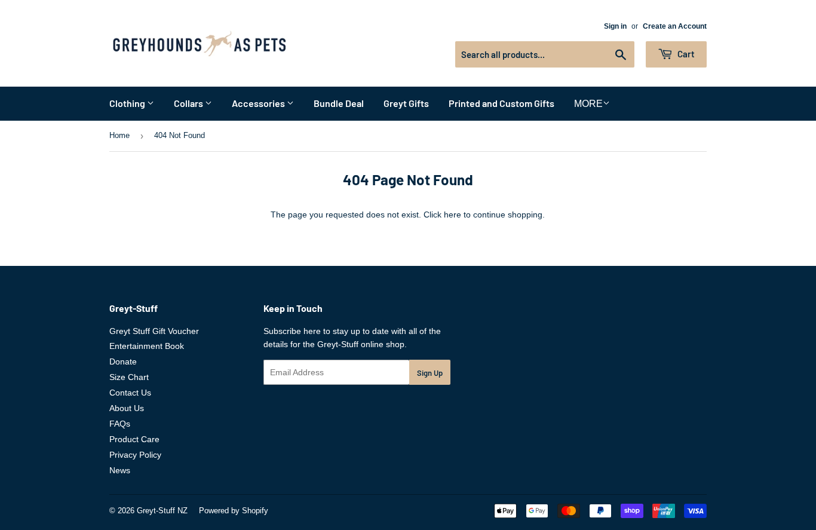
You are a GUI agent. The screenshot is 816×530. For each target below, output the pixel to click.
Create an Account (675, 26)
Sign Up (430, 373)
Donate (123, 361)
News (119, 470)
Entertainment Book (146, 346)
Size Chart (129, 377)
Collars (189, 103)
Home (119, 135)
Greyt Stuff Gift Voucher (154, 331)
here (452, 214)
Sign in (615, 26)
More (588, 104)
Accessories (259, 103)
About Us (126, 408)
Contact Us (130, 392)
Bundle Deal (339, 103)
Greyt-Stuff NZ (162, 510)
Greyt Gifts (406, 103)
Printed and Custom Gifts (501, 103)
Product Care (134, 439)
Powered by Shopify (233, 510)
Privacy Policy (135, 454)
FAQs (119, 423)
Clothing (128, 103)
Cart (685, 53)
